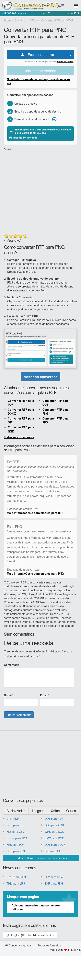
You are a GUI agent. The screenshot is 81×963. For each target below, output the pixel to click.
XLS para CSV (15, 832)
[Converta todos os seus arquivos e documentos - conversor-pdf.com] (35, 5)
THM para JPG (15, 883)
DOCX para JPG (16, 838)
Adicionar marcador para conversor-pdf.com (36, 907)
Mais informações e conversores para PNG (35, 573)
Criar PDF (12, 819)
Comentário (11, 665)
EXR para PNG (54, 883)
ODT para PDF (54, 819)
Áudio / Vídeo (15, 810)
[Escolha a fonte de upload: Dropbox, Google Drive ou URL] (70, 54)
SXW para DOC (54, 838)
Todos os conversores (19, 437)
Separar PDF (53, 851)
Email (44, 695)
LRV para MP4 (54, 877)
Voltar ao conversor (40, 376)
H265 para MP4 (16, 877)
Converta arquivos (20, 945)
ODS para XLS (15, 851)
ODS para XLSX (55, 825)
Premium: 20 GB (65, 61)
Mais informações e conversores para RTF (35, 513)
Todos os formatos (49, 945)
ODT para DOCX (55, 845)
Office (55, 810)
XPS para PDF (15, 845)
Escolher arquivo (39, 54)
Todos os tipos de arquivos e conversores (41, 858)
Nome (8, 695)
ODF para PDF (15, 825)
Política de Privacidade (23, 137)
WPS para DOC (54, 832)
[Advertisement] (40, 191)
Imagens (38, 810)
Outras (71, 810)
